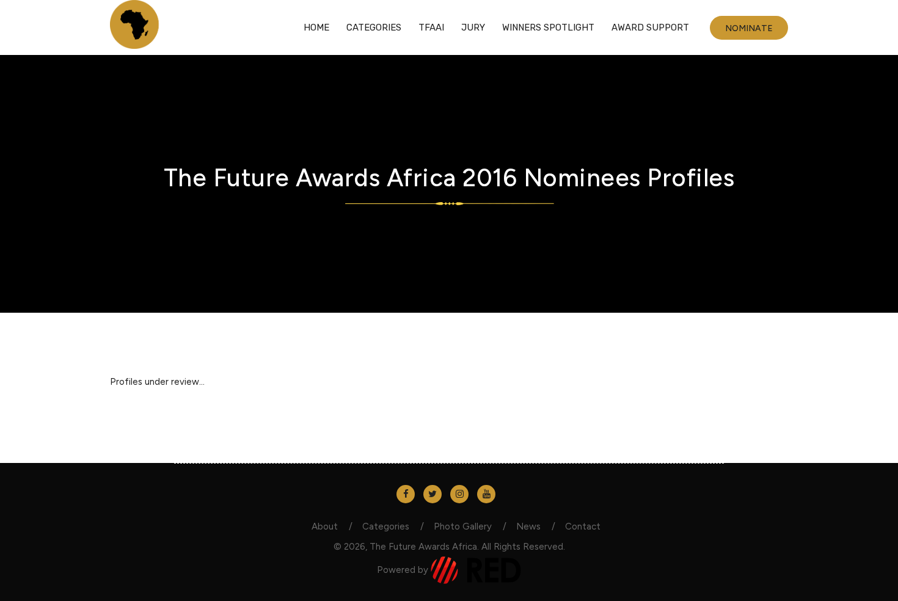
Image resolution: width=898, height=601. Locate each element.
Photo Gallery (463, 526)
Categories (373, 27)
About (325, 526)
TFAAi (431, 27)
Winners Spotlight (548, 27)
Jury (473, 27)
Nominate (749, 28)
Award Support (650, 27)
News (528, 526)
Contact (582, 526)
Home (316, 27)
